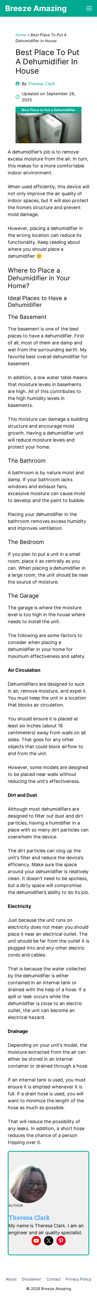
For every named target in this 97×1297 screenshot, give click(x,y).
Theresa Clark (41, 83)
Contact (53, 1279)
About (11, 1279)
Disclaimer (31, 1279)
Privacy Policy (78, 1279)
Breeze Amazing (36, 8)
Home (21, 34)
